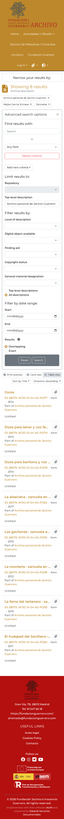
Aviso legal (32, 732)
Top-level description (18, 197)
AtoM (49, 807)
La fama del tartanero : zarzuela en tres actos (28, 602)
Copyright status (16, 262)
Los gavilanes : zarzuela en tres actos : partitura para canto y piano (28, 532)
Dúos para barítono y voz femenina (28, 462)
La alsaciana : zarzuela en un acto (28, 497)
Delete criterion (32, 155)
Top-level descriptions (23, 290)
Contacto (17, 54)
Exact (12, 350)
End (7, 324)
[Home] (30, 14)
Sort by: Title (20, 381)
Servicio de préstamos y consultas (32, 44)
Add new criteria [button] (17, 167)
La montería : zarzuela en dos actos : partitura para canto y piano (28, 567)
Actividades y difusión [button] (38, 34)
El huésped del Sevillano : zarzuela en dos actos (28, 636)
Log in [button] (21, 65)
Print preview (14, 374)
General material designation (24, 276)
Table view (53, 374)
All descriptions (19, 294)
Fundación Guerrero (41, 54)
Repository (12, 183)
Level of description (18, 219)
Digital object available (20, 233)
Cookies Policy (32, 738)
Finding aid (12, 248)
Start (8, 309)
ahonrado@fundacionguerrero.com (32, 718)
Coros (9, 392)
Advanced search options (26, 114)
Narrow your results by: (32, 78)
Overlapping (17, 346)
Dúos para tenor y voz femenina (28, 427)
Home (15, 34)
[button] (34, 65)
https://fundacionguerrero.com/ (32, 713)
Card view (36, 374)
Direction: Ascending (46, 381)
